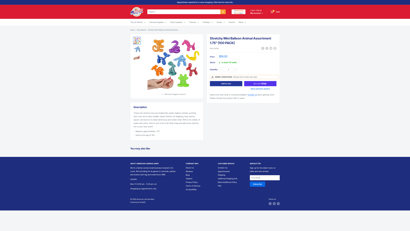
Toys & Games (136, 22)
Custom (231, 22)
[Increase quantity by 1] (235, 69)
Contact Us (222, 168)
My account (255, 13)
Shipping (221, 175)
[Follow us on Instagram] (274, 203)
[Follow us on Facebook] (270, 203)
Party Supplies (176, 22)
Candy (219, 22)
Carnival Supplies (156, 22)
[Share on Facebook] (262, 48)
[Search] (223, 11)
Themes (193, 22)
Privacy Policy (192, 182)
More (242, 22)
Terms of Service (193, 186)
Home (132, 30)
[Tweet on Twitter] (270, 48)
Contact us (252, 95)
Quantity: (214, 69)
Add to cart (226, 84)
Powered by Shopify (138, 202)
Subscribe (257, 184)
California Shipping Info (227, 179)
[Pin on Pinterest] (266, 48)
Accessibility (191, 189)
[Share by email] (274, 48)
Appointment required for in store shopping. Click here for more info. (205, 2)
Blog (188, 175)
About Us (190, 168)
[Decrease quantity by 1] (221, 69)
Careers (189, 179)
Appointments (224, 171)
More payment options (260, 89)
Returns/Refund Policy (227, 182)
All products (141, 30)
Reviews (189, 171)
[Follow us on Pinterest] (278, 203)
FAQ (219, 186)
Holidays (206, 22)
